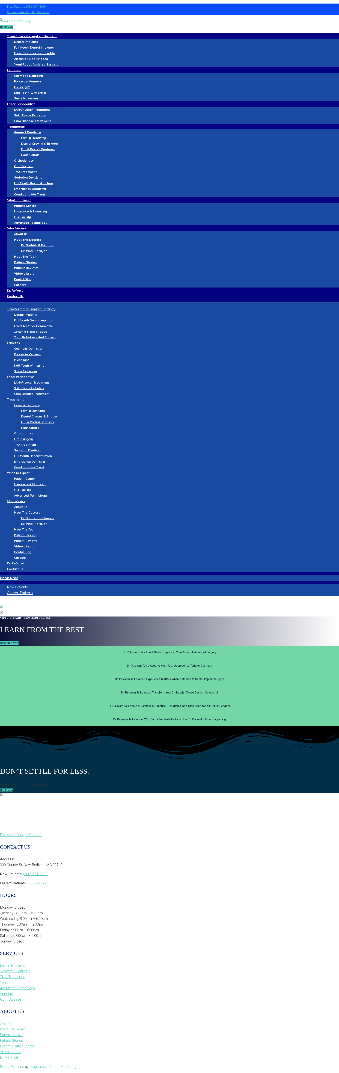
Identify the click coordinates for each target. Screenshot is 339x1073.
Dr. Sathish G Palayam (37, 245)
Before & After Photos (17, 1046)
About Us (21, 234)
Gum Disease (10, 999)
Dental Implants (26, 42)
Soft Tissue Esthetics (30, 115)
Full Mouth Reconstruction (33, 183)
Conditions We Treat (29, 194)
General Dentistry (27, 132)
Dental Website (12, 1067)
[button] (9, 643)
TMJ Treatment (25, 172)
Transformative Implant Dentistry (32, 36)
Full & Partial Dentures (38, 149)
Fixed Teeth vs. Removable (34, 53)
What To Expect (19, 200)
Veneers (6, 994)
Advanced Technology (30, 222)
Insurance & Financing (30, 211)
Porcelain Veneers (28, 81)
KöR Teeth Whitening (30, 92)
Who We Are (16, 228)
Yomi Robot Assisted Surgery (36, 64)
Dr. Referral (15, 290)
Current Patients (28, 12)
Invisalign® (22, 87)
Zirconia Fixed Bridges (31, 59)
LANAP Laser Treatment (32, 109)
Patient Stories (25, 262)
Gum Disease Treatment (32, 121)
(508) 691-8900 (35, 874)
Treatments (16, 126)
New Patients (26, 6)
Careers (20, 285)
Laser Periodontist (21, 104)
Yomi (4, 982)
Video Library (24, 273)
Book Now (6, 27)
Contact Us (15, 296)
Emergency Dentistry (30, 189)
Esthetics (14, 70)
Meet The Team (25, 256)
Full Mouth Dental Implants (34, 47)
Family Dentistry (33, 138)
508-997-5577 (39, 883)
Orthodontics (24, 160)
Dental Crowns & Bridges (40, 143)
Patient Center (25, 206)
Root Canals (30, 155)
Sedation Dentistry (28, 177)
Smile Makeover (26, 98)
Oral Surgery (23, 166)
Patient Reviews (26, 268)
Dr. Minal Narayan (34, 251)
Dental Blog (23, 279)
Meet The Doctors (27, 239)
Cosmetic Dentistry (28, 76)
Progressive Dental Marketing (53, 1067)
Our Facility (22, 217)
